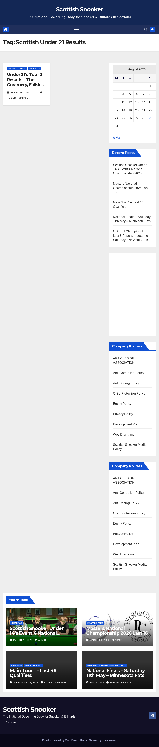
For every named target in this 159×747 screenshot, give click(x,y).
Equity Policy (122, 403)
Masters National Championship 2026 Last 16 (130, 188)
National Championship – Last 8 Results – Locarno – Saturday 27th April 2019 (132, 236)
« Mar (117, 137)
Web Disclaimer (124, 434)
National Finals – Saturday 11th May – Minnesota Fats (115, 673)
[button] (145, 29)
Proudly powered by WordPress (60, 740)
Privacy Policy (123, 414)
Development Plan (126, 424)
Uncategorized (33, 665)
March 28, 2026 (23, 640)
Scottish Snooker (79, 9)
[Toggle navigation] (76, 29)
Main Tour (16, 665)
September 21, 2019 (26, 682)
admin (42, 640)
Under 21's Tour (16, 68)
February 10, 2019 (23, 92)
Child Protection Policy (129, 393)
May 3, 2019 (97, 682)
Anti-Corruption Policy (128, 373)
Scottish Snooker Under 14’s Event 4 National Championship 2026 (130, 169)
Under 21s (34, 68)
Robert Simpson (55, 682)
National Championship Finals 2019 (106, 665)
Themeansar (109, 740)
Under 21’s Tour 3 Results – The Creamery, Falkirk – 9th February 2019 (26, 82)
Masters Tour (95, 623)
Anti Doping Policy (126, 383)
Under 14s (16, 623)
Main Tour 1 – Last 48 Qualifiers (33, 673)
